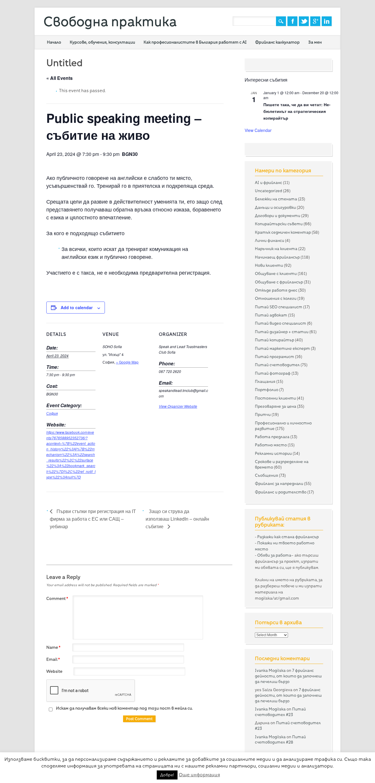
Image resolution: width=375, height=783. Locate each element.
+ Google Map (127, 361)
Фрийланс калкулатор (277, 42)
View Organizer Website (178, 406)
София (52, 413)
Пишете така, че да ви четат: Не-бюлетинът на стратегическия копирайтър (296, 111)
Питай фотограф (273, 373)
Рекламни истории (273, 453)
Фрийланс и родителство (280, 492)
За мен (315, 42)
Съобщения (266, 475)
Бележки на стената (276, 199)
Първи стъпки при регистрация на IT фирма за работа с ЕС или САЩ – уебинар (93, 519)
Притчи (263, 414)
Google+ (315, 21)
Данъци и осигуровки (275, 207)
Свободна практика (110, 21)
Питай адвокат (271, 315)
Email (53, 659)
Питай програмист (274, 356)
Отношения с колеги (275, 298)
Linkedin (327, 21)
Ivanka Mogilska (270, 670)
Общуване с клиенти (276, 273)
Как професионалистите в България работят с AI (195, 42)
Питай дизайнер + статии (281, 331)
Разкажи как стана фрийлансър (288, 536)
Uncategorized (268, 190)
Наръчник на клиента (276, 248)
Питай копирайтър (274, 340)
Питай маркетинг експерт (282, 348)
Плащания (265, 381)
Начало (54, 42)
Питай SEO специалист (278, 306)
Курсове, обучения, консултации (102, 42)
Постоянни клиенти (275, 398)
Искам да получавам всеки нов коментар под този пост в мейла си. (124, 708)
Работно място (271, 445)
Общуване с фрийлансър (279, 282)
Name (53, 647)
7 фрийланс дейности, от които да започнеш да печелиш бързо (288, 676)
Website (54, 671)
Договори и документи (277, 215)
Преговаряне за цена (275, 406)
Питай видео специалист (280, 323)
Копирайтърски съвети (279, 223)
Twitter (304, 21)
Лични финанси (269, 240)
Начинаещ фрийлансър (277, 257)
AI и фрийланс (268, 182)
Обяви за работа (274, 555)
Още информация (199, 774)
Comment (57, 598)
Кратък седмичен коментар (283, 232)
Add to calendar (77, 307)
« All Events (59, 78)
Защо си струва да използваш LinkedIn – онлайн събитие (177, 519)
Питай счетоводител (277, 364)
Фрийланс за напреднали (279, 483)
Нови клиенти (269, 265)
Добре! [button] (167, 774)
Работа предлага (272, 436)
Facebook (292, 21)
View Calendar (258, 130)
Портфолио (266, 389)
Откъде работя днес (276, 290)
